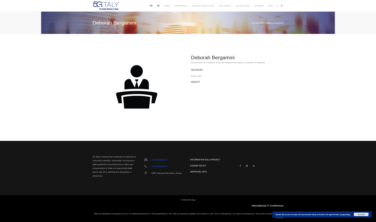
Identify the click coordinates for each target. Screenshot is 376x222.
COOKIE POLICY (198, 165)
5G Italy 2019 (258, 23)
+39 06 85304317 (159, 166)
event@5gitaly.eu (159, 159)
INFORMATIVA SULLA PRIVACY (205, 159)
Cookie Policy (345, 214)
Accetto (361, 214)
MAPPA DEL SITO (198, 171)
